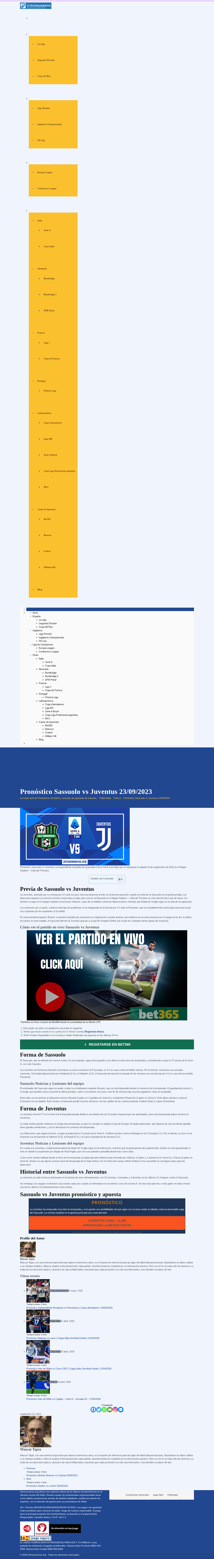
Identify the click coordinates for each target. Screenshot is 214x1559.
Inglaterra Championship (49, 124)
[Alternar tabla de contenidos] (118, 879)
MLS (46, 487)
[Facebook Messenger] (120, 1409)
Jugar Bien (158, 1495)
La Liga (41, 44)
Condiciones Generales (137, 1495)
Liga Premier (43, 108)
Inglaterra (36, 98)
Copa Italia (49, 246)
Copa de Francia (52, 358)
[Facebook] (93, 1409)
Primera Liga (50, 390)
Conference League (47, 188)
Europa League (44, 172)
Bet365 (47, 519)
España (34, 34)
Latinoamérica (44, 413)
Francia (41, 333)
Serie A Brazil (50, 455)
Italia (39, 220)
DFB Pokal (49, 310)
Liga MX (48, 439)
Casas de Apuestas (46, 509)
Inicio (34, 18)
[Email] (109, 1409)
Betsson (47, 535)
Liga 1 (47, 342)
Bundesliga (49, 278)
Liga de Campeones (41, 162)
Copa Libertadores (53, 423)
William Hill (49, 567)
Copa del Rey (44, 76)
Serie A (47, 230)
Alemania (42, 268)
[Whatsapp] (104, 1409)
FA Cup (41, 140)
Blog (39, 589)
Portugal (41, 381)
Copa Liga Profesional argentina (59, 471)
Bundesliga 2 (50, 294)
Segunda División (46, 60)
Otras (33, 210)
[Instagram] (115, 1409)
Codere (47, 551)
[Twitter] (99, 1409)
